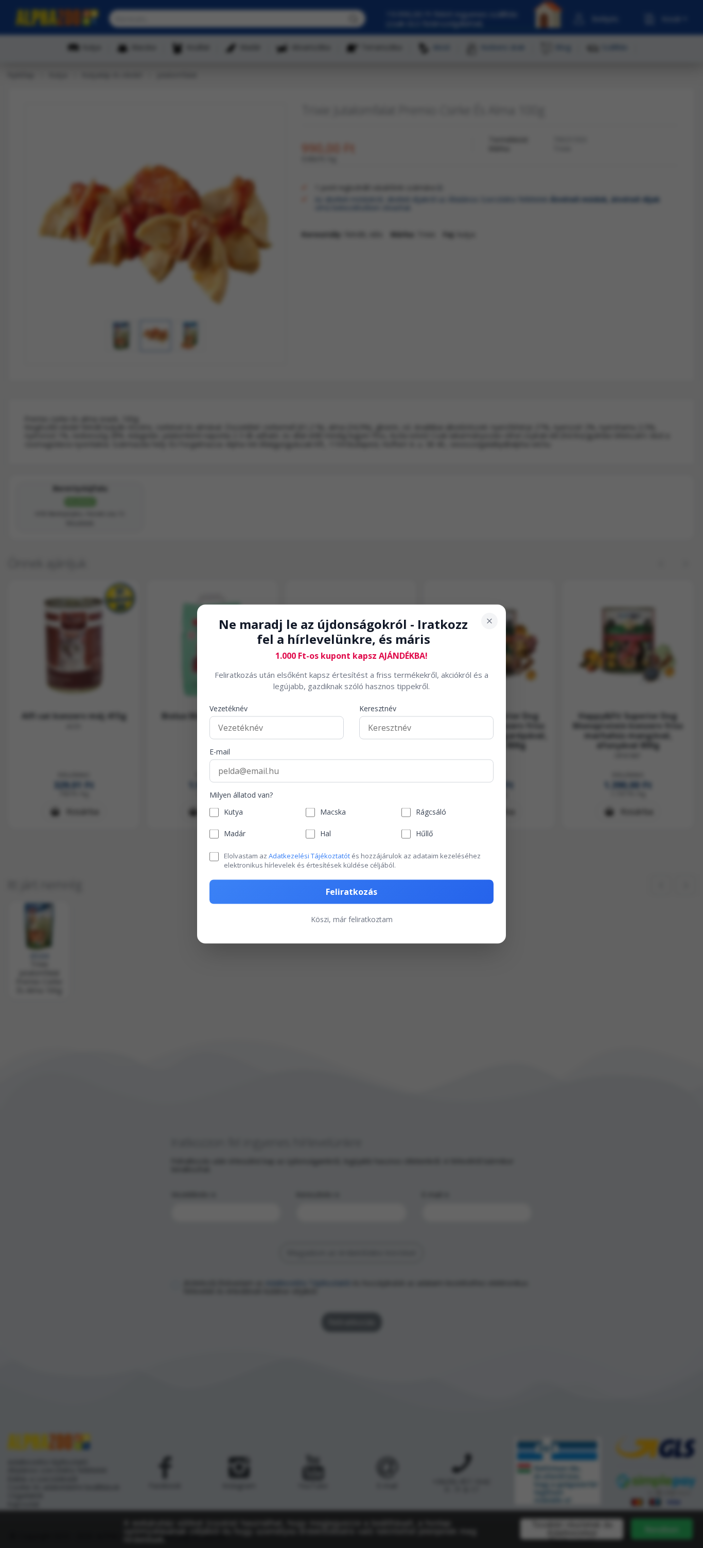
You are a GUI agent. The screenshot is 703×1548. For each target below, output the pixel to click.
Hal (325, 834)
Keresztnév (377, 708)
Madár (234, 834)
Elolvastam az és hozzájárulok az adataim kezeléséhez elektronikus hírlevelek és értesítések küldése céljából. (352, 860)
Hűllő (424, 834)
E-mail (219, 751)
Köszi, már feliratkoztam (352, 919)
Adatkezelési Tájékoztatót (309, 855)
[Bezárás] (489, 621)
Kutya (233, 812)
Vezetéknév (228, 708)
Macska (333, 812)
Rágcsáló (431, 812)
